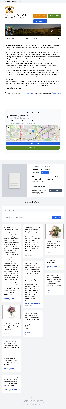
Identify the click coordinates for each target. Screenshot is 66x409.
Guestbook (56, 39)
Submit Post (57, 217)
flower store (56, 93)
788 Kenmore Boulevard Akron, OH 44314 (24, 123)
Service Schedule (32, 39)
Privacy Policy (28, 402)
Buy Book (44, 172)
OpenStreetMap (34, 404)
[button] (33, 131)
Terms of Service (37, 402)
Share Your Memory (55, 190)
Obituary (9, 39)
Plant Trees (33, 148)
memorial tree (28, 93)
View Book (36, 172)
